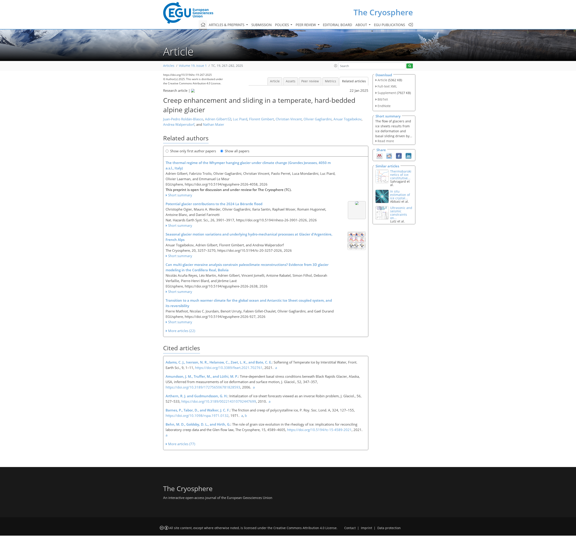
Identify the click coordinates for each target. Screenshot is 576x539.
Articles (168, 66)
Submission (261, 24)
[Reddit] (389, 155)
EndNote (384, 106)
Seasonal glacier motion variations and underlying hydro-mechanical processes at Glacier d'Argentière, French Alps (249, 237)
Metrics (330, 81)
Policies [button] (282, 24)
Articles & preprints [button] (227, 24)
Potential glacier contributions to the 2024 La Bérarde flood (214, 204)
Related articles (354, 81)
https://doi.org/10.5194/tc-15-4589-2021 (319, 429)
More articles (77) (181, 444)
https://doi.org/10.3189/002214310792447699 (218, 401)
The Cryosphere (383, 12)
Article (275, 81)
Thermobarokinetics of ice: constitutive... (400, 174)
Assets (290, 81)
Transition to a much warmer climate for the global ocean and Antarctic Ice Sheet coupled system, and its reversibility (249, 303)
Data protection (389, 528)
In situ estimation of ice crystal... (400, 194)
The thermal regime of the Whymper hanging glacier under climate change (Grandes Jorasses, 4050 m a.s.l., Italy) (248, 165)
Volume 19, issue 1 (193, 66)
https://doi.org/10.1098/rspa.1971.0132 (197, 415)
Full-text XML (387, 86)
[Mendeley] (379, 155)
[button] (335, 66)
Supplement (387, 93)
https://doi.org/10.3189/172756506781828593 (203, 387)
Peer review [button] (306, 24)
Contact (350, 528)
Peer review (310, 81)
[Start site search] (409, 66)
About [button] (362, 24)
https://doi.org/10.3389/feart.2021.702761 (229, 367)
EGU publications (389, 24)
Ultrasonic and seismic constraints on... (401, 213)
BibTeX (383, 99)
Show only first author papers (193, 151)
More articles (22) (181, 330)
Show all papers (237, 151)
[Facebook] (399, 155)
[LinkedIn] (408, 155)
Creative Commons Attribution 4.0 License (305, 528)
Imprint (366, 528)
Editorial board (337, 24)
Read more (386, 141)
